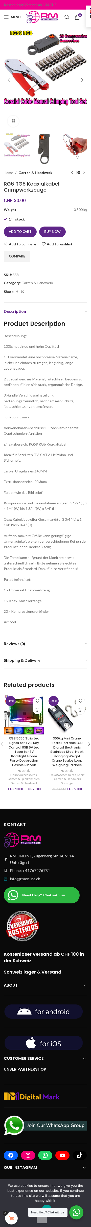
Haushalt (24, 770)
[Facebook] (11, 1155)
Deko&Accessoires (23, 775)
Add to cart (20, 232)
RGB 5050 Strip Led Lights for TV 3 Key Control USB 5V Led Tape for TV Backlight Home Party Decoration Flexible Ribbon (24, 751)
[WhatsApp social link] (23, 291)
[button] (9, 80)
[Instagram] (28, 1155)
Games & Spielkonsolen (24, 779)
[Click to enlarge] (13, 121)
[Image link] (23, 840)
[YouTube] (62, 1155)
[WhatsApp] (45, 1155)
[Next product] (84, 173)
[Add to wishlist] (37, 701)
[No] (42, 1218)
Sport (80, 775)
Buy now (52, 232)
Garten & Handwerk (35, 172)
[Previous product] (72, 173)
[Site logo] (42, 17)
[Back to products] (78, 173)
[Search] (67, 17)
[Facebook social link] (17, 291)
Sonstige (67, 783)
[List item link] (45, 870)
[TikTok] (80, 1155)
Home (8, 172)
